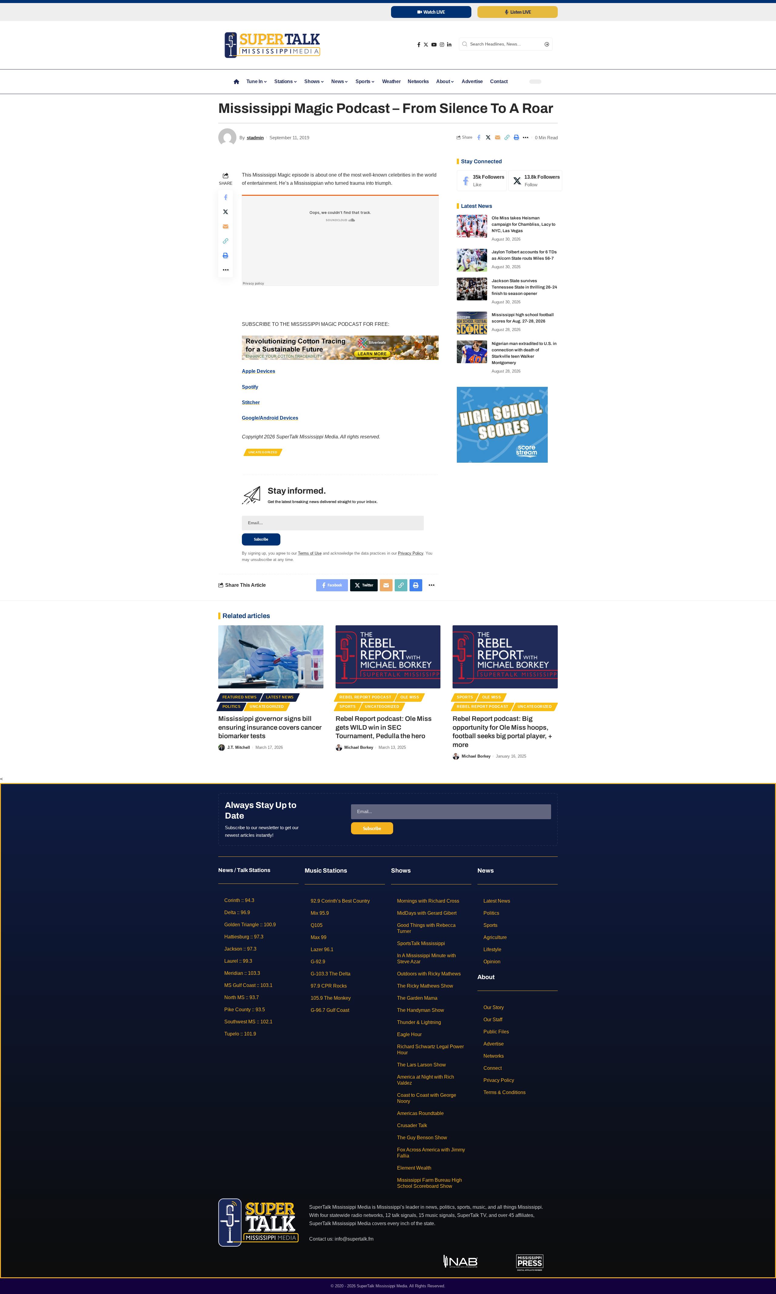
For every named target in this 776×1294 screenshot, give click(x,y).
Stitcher (251, 402)
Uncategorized (263, 452)
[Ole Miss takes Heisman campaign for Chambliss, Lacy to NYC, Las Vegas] (472, 226)
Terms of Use (310, 553)
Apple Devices (258, 371)
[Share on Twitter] (488, 137)
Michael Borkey (358, 747)
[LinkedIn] (449, 45)
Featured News (239, 697)
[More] (525, 137)
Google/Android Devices (270, 418)
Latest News (280, 697)
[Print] (516, 137)
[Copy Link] (507, 137)
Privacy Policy (410, 553)
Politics (231, 706)
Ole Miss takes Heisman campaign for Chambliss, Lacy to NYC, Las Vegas (523, 224)
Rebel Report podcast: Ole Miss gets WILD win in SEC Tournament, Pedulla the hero (384, 727)
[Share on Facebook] (478, 137)
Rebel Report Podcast (365, 697)
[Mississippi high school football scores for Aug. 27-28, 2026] (472, 323)
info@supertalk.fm (354, 1239)
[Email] (497, 137)
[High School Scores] (502, 424)
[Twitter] (426, 45)
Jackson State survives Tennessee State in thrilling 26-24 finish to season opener (524, 287)
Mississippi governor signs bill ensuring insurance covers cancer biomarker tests (270, 727)
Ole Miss (409, 697)
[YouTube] (434, 45)
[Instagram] (442, 45)
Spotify (250, 387)
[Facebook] (419, 45)
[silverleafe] (340, 347)
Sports (348, 706)
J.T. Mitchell (238, 747)
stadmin (255, 137)
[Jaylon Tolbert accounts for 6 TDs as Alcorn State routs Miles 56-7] (472, 260)
